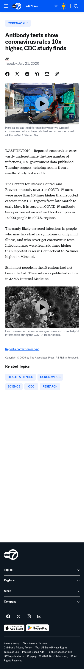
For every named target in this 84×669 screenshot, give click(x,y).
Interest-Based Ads (33, 652)
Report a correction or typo (22, 349)
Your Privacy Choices (35, 643)
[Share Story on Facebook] (7, 74)
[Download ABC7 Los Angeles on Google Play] (37, 627)
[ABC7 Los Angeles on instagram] (29, 616)
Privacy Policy (12, 643)
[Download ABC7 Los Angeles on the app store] (14, 627)
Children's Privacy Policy (18, 647)
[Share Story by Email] (47, 74)
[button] (6, 6)
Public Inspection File (60, 652)
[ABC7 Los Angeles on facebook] (8, 616)
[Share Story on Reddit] (27, 74)
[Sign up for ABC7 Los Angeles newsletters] (39, 616)
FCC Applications (14, 656)
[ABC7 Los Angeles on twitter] (18, 616)
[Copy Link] (57, 74)
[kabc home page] (11, 554)
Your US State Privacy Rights (51, 647)
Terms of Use (11, 652)
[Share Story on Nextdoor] (37, 74)
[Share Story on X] (17, 74)
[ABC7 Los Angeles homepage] (16, 6)
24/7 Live (32, 6)
